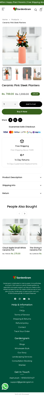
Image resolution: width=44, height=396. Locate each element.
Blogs (22, 344)
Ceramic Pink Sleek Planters (14, 23)
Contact (22, 327)
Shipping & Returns (22, 319)
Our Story (22, 352)
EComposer (25, 394)
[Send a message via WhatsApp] (5, 386)
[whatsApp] (15, 120)
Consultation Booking (22, 361)
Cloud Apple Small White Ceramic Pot (14, 248)
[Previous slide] (19, 214)
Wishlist (22, 365)
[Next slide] (38, 73)
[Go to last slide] (5, 73)
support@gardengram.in (22, 382)
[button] (6, 73)
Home (5, 20)
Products (15, 20)
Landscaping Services (22, 357)
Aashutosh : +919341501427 (22, 378)
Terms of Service (22, 315)
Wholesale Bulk (22, 348)
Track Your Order (22, 331)
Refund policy (22, 323)
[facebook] (10, 120)
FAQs (22, 310)
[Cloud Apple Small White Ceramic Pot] (15, 231)
